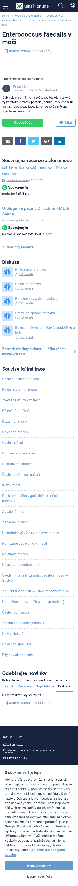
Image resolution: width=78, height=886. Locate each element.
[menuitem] (9, 687)
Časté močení (12, 443)
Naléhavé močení (15, 554)
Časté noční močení (17, 612)
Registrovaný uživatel (15, 180)
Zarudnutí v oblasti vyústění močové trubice (35, 591)
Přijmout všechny (39, 865)
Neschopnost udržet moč (21, 565)
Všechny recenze (20, 247)
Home (6, 15)
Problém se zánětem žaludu (36, 298)
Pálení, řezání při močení (20, 390)
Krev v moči (11, 485)
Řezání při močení (15, 421)
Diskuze (31, 20)
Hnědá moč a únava (30, 269)
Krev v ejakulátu (14, 634)
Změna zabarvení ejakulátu (23, 623)
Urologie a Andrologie (28, 15)
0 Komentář (26, 288)
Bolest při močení (15, 432)
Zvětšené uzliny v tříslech (21, 400)
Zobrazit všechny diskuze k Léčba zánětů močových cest (34, 351)
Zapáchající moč (15, 522)
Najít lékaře (45, 686)
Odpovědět (23, 123)
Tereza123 (20, 86)
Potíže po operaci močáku (35, 313)
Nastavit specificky (39, 876)
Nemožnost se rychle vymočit (24, 543)
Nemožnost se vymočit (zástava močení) (33, 602)
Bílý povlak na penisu (18, 655)
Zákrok (8, 686)
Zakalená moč (13, 512)
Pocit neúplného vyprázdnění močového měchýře (32, 498)
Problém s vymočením (19, 453)
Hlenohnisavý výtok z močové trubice (30, 533)
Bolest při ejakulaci (16, 644)
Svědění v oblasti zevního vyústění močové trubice (35, 578)
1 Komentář (26, 274)
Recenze (25, 686)
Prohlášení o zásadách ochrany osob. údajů (29, 750)
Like (68, 123)
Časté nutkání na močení (21, 474)
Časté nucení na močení (20, 379)
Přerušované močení (17, 464)
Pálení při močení (28, 284)
